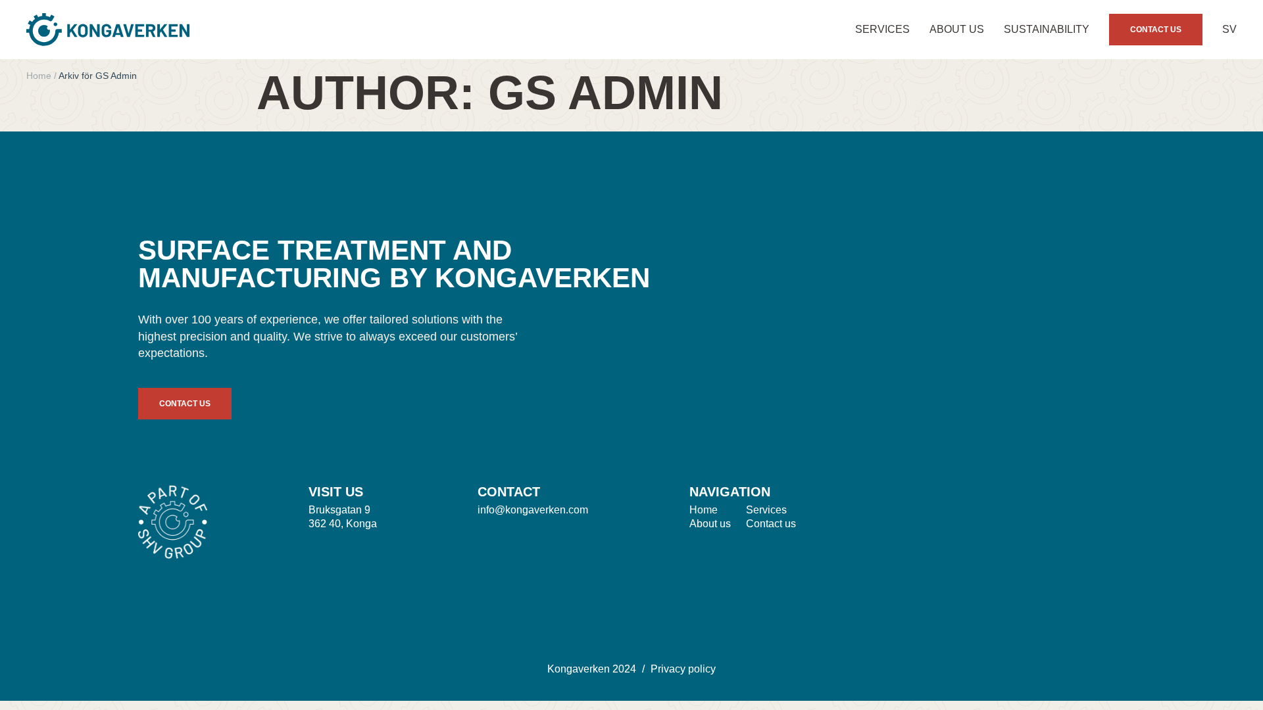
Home (38, 75)
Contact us (771, 523)
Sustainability (1046, 29)
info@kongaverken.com (533, 509)
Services (882, 29)
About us (956, 29)
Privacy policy (683, 668)
